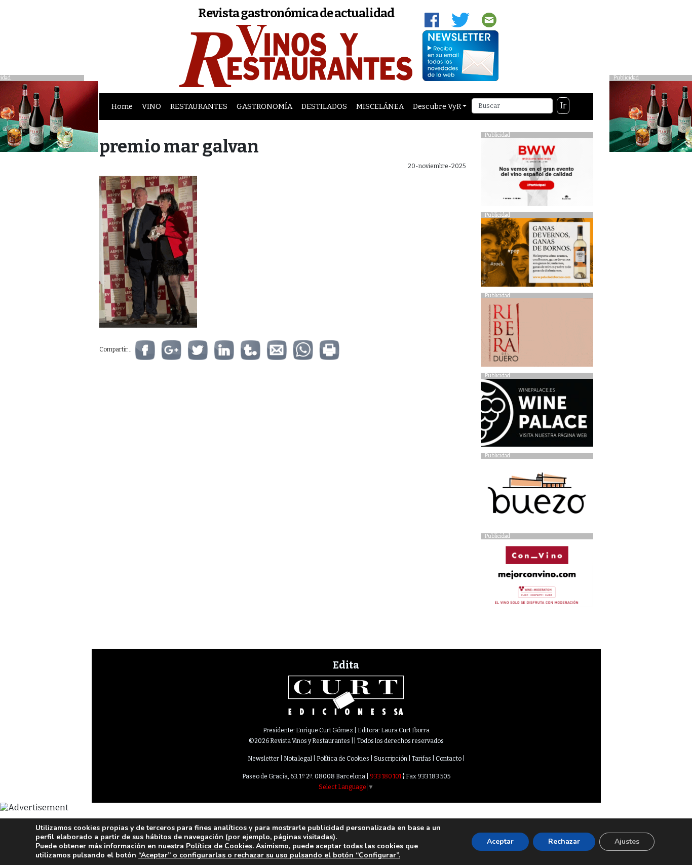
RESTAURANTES (198, 106)
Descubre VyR (437, 106)
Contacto (449, 758)
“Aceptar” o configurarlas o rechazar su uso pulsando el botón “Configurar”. (269, 855)
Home (122, 106)
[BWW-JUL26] (537, 174)
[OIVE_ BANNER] (537, 576)
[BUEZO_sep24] (537, 495)
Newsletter (263, 758)
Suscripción (390, 758)
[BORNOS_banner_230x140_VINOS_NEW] (537, 255)
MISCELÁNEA (380, 106)
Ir (563, 105)
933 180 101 (385, 776)
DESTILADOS (324, 106)
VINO (151, 106)
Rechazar (564, 841)
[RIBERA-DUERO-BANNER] (537, 335)
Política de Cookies (343, 758)
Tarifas (421, 758)
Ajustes (626, 841)
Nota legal (298, 758)
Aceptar (500, 841)
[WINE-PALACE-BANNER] (537, 415)
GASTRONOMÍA (264, 106)
